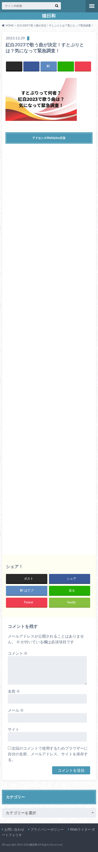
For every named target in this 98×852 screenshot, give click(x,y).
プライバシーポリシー (47, 829)
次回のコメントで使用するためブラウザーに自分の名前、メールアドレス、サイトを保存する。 (48, 754)
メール (16, 710)
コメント (18, 653)
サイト (13, 729)
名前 (14, 691)
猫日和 (49, 15)
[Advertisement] (49, 346)
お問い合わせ (14, 829)
